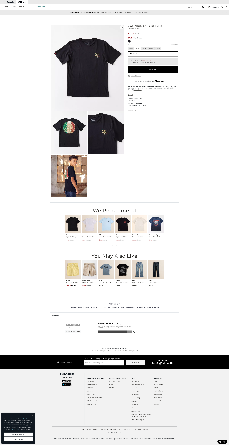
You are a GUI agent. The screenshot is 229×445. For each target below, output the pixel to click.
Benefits (111, 388)
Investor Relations (159, 401)
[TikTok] (160, 363)
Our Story (156, 381)
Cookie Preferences (142, 429)
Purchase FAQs (135, 398)
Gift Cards (90, 391)
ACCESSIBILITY (128, 429)
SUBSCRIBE (135, 363)
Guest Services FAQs (137, 384)
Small (137, 48)
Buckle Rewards (92, 384)
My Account (90, 381)
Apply (111, 384)
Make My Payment (114, 381)
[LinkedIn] (167, 363)
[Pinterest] (157, 363)
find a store (66, 362)
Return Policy (135, 394)
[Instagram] (164, 363)
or (127, 12)
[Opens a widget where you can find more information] (222, 442)
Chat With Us (135, 381)
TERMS (82, 429)
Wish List (89, 388)
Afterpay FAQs (135, 411)
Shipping (134, 401)
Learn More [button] (138, 90)
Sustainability (158, 394)
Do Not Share (18, 439)
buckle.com (26, 418)
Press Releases (158, 397)
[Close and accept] (33, 415)
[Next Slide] (226, 12)
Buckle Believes (158, 391)
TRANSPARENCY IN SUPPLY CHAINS (110, 429)
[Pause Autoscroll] (222, 12)
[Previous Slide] (218, 12)
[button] (6, 7)
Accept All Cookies (18, 434)
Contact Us (134, 388)
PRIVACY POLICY (92, 429)
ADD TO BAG (153, 69)
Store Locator (135, 408)
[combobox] (194, 7)
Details (130, 95)
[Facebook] (153, 363)
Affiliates (156, 404)
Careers (156, 388)
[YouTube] (171, 363)
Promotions (134, 404)
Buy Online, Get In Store (94, 397)
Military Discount (92, 404)
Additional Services (93, 401)
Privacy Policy (16, 429)
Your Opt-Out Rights (137, 420)
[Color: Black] (129, 41)
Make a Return (91, 394)
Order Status (135, 391)
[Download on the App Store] (67, 381)
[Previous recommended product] (112, 244)
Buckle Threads (158, 384)
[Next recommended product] (117, 244)
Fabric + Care (133, 111)
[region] (18, 428)
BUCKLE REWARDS (44, 7)
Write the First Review (73, 331)
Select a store (146, 60)
